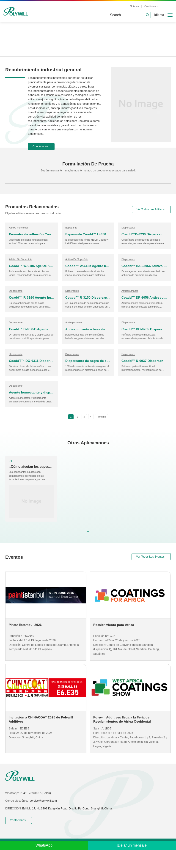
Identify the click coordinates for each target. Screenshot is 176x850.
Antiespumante (129, 290)
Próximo (101, 416)
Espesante (71, 227)
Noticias (134, 6)
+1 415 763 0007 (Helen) (35, 793)
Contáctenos (151, 6)
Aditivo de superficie (20, 259)
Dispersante (128, 227)
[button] (88, 531)
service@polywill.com (43, 800)
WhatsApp (44, 845)
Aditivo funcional (18, 227)
